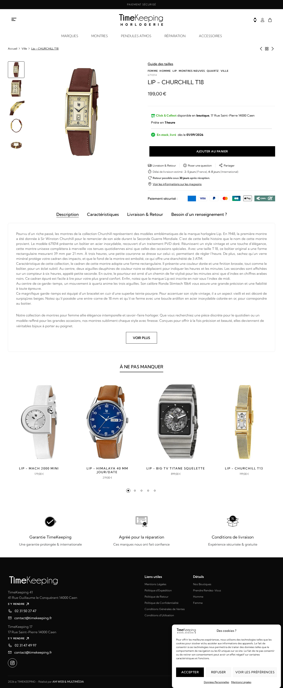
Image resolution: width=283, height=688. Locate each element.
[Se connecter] (262, 20)
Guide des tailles (160, 64)
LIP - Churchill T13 (244, 468)
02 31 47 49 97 (25, 645)
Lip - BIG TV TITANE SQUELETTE (175, 468)
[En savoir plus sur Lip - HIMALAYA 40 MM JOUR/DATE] (107, 421)
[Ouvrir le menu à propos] (14, 19)
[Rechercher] (255, 20)
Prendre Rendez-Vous (207, 590)
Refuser (218, 672)
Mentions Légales (241, 682)
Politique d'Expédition (158, 590)
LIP (175, 70)
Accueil (12, 48)
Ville (24, 48)
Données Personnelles (216, 682)
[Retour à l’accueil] (141, 20)
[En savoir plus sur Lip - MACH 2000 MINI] (39, 421)
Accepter (190, 672)
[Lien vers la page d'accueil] (73, 580)
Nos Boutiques (202, 584)
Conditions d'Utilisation (159, 615)
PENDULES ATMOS (136, 36)
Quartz (213, 70)
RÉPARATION (175, 36)
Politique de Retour (156, 596)
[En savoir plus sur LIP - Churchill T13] (244, 421)
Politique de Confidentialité (161, 602)
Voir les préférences (255, 672)
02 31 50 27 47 (25, 611)
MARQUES (69, 36)
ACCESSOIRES (210, 36)
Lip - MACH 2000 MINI (39, 468)
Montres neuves (192, 70)
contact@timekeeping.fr (33, 618)
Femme (153, 70)
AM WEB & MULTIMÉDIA (68, 681)
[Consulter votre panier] (270, 20)
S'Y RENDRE (16, 603)
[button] (128, 491)
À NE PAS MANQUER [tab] (141, 366)
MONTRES (99, 36)
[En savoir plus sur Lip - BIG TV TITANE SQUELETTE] (176, 421)
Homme (165, 70)
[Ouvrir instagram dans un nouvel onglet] (12, 662)
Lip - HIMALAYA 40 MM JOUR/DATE (107, 470)
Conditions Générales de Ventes (165, 609)
